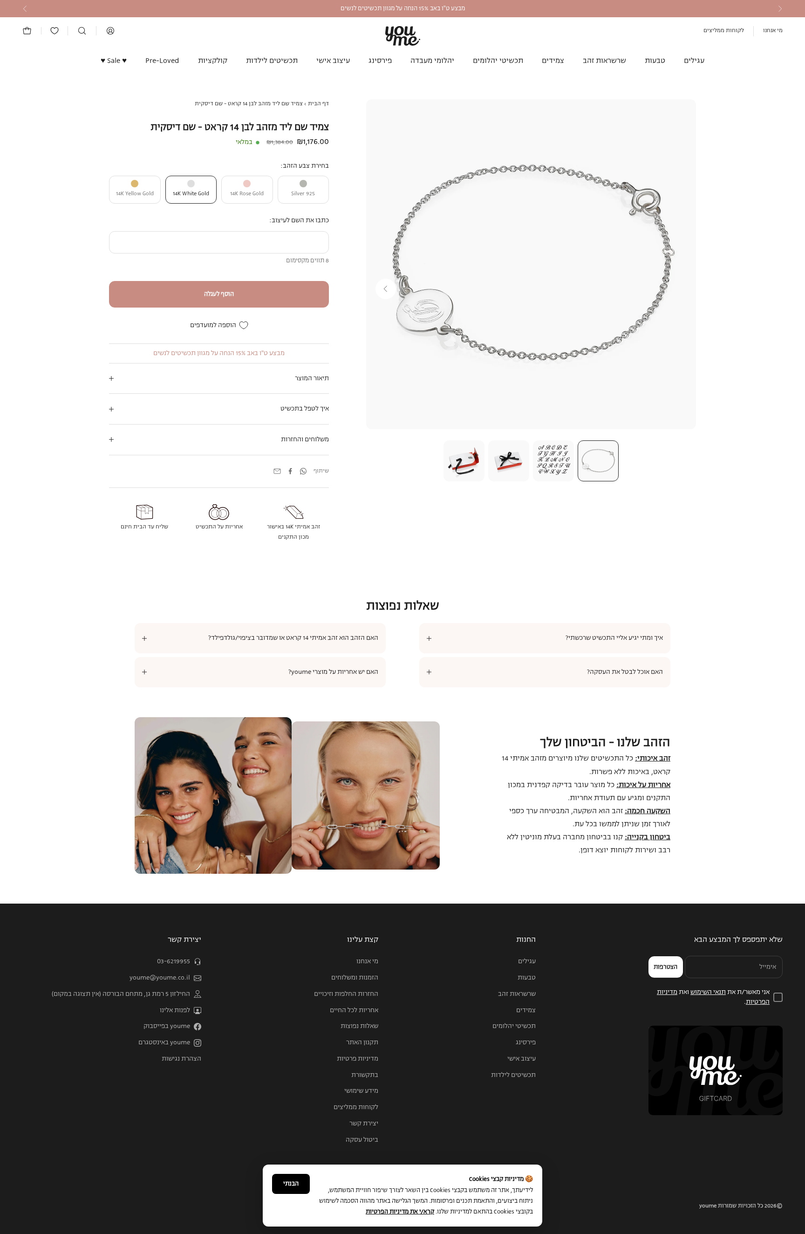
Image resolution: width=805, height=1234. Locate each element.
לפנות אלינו (175, 1010)
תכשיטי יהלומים (498, 61)
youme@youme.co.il (160, 977)
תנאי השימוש (708, 992)
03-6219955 (173, 961)
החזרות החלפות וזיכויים (346, 994)
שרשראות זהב (604, 61)
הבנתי (291, 1184)
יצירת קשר (363, 1123)
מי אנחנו (773, 30)
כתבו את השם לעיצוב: (299, 220)
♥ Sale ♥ (114, 61)
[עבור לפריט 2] (553, 460)
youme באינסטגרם (164, 1042)
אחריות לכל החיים (354, 1010)
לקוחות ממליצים (723, 30)
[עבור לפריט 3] (508, 460)
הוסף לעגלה (219, 294)
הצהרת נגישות (181, 1059)
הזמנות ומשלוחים (354, 977)
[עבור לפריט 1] (598, 460)
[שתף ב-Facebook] (290, 471)
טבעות (655, 61)
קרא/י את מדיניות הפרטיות (400, 1212)
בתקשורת (364, 1075)
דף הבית (318, 104)
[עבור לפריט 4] (463, 460)
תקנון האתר (362, 1042)
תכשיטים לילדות (272, 61)
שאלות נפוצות (359, 1026)
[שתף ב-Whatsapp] (303, 471)
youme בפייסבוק (166, 1026)
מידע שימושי (361, 1091)
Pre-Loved (162, 61)
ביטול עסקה (362, 1140)
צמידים (553, 61)
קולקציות (212, 61)
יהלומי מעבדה (432, 61)
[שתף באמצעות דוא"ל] (277, 471)
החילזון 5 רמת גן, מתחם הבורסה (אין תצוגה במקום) (121, 994)
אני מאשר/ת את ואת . (713, 997)
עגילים (694, 61)
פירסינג (380, 61)
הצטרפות (665, 967)
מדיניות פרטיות (357, 1059)
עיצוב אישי (333, 61)
